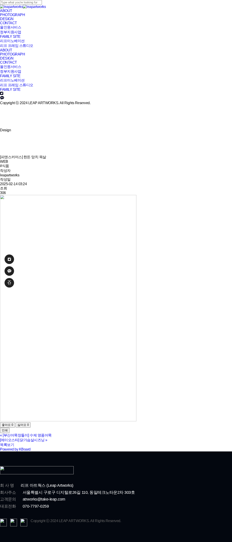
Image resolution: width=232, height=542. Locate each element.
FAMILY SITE (10, 89)
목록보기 (7, 445)
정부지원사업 (10, 71)
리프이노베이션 (12, 80)
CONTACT (8, 62)
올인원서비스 (10, 67)
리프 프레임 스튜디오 (16, 85)
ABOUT (6, 50)
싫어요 (23, 425)
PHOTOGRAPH (12, 54)
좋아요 (7, 425)
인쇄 (5, 430)
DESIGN (6, 58)
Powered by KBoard (15, 449)
